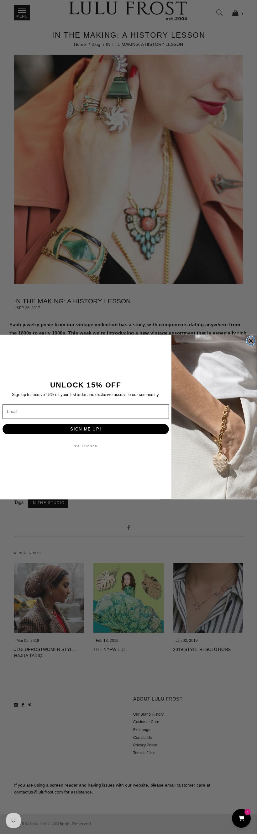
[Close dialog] (251, 341)
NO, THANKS (85, 445)
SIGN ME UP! (85, 429)
